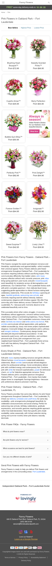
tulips (47, 278)
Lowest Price (39, 27)
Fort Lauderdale (39, 471)
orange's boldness (12, 331)
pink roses (41, 276)
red (10, 372)
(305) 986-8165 (26, 521)
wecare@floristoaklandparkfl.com (26, 524)
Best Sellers (13, 27)
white (11, 369)
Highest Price (26, 27)
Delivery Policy (26, 560)
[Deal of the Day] (38, 124)
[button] (47, 561)
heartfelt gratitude (13, 295)
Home (3, 12)
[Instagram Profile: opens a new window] (20, 532)
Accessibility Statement (38, 557)
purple (37, 369)
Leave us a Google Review (26, 539)
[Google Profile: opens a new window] (26, 532)
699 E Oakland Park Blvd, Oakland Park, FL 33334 (26, 519)
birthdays (36, 292)
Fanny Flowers (26, 2)
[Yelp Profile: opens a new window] (31, 532)
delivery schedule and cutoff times (23, 398)
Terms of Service (10, 557)
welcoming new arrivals (30, 295)
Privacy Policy (23, 557)
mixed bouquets (41, 280)
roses (11, 357)
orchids (4, 324)
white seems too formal (35, 321)
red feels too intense (14, 321)
